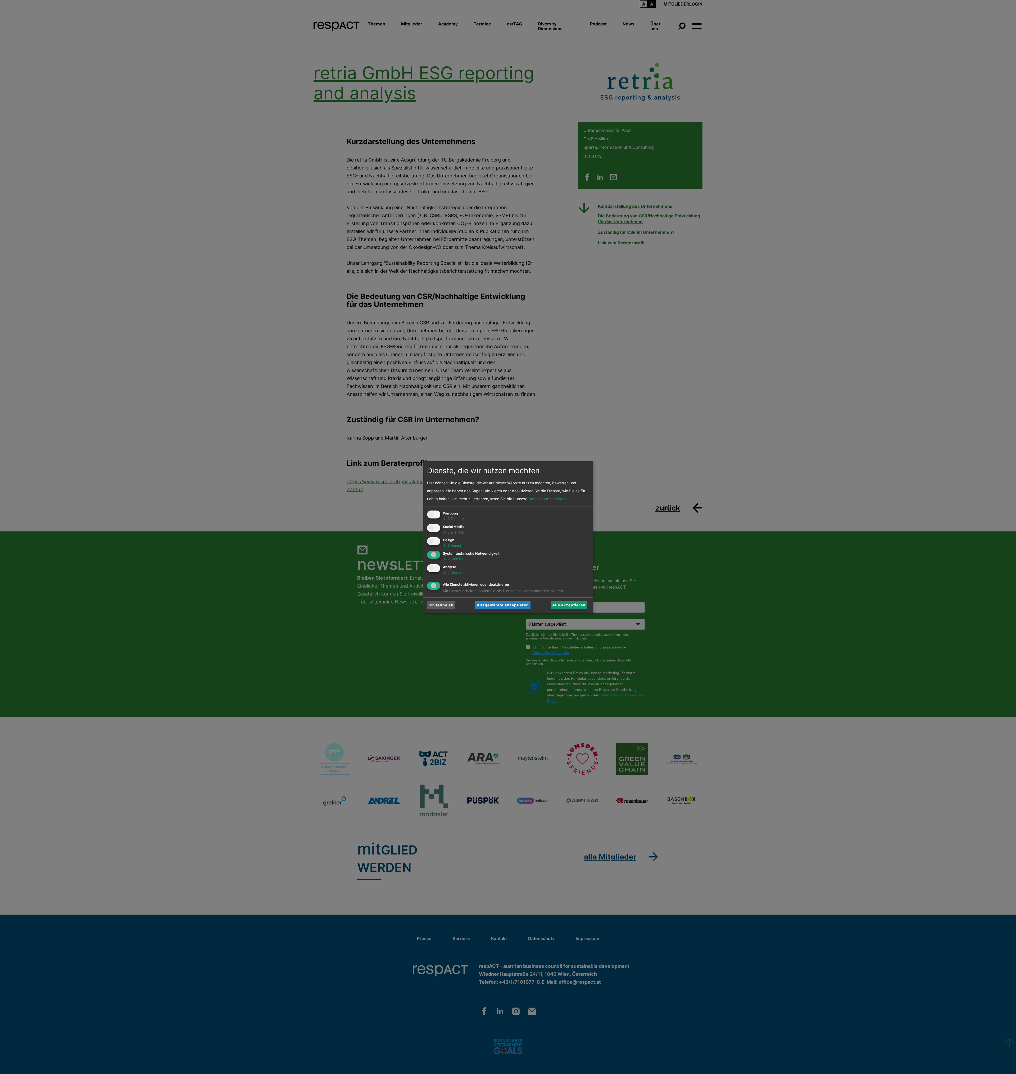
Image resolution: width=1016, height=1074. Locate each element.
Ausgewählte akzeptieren (503, 605)
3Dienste (453, 518)
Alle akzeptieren (569, 605)
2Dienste (453, 559)
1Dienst (452, 545)
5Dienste (453, 532)
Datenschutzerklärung (547, 498)
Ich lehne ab (441, 605)
